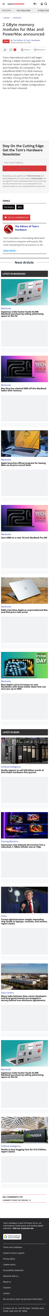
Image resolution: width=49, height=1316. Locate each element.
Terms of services (34, 176)
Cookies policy (9, 1264)
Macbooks (17, 17)
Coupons (7, 1287)
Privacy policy (9, 1258)
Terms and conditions (12, 1247)
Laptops (6, 17)
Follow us (27, 50)
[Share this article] (5, 50)
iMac (20, 207)
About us (7, 1282)
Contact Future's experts (13, 1253)
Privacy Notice (37, 178)
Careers (6, 1293)
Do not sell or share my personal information (22, 1299)
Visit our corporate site (23, 1228)
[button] (45, 4)
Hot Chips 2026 (23, 10)
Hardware (9, 207)
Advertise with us (10, 1276)
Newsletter (41, 50)
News (6, 41)
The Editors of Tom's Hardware (26, 40)
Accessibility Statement (13, 1270)
